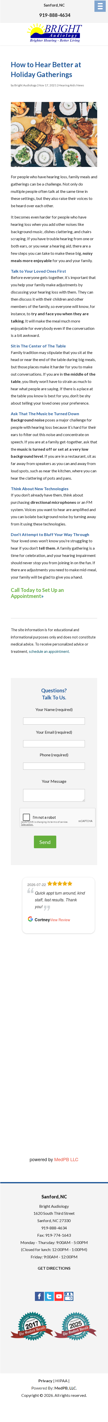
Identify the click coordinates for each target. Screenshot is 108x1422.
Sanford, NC (54, 5)
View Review (61, 1130)
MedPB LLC (65, 1159)
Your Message (54, 781)
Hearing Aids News (71, 85)
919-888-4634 (54, 15)
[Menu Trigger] (100, 6)
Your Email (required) (54, 732)
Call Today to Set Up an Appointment (37, 593)
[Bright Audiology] (54, 41)
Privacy (45, 1380)
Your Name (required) (54, 709)
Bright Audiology (25, 85)
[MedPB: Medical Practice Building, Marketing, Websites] (54, 1387)
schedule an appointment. (49, 651)
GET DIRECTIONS (54, 1268)
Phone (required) (54, 754)
